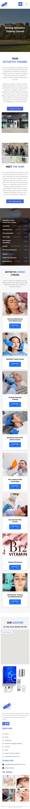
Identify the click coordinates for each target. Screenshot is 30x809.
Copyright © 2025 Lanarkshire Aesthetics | (15, 807)
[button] (20, 4)
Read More (15, 325)
